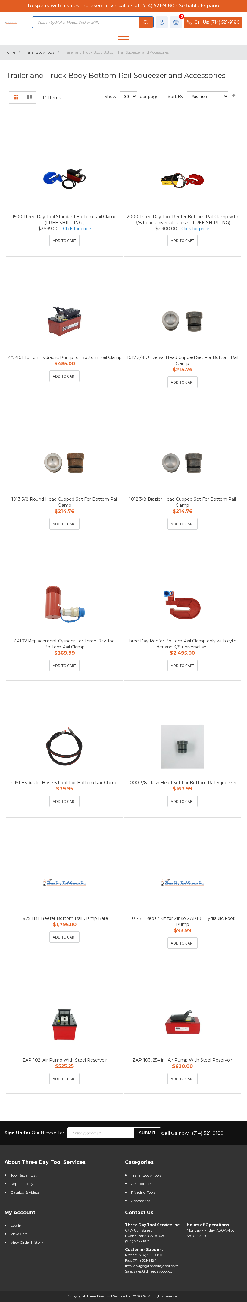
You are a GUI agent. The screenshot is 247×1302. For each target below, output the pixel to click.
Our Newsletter (34, 1133)
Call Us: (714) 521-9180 (217, 22)
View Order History (27, 1242)
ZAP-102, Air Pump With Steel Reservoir (64, 1060)
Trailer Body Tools (39, 52)
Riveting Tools (143, 1192)
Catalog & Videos (25, 1192)
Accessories (140, 1200)
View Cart (19, 1234)
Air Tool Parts (142, 1183)
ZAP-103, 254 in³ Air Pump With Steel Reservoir (182, 1060)
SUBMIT (147, 1133)
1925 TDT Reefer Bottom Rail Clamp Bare (64, 918)
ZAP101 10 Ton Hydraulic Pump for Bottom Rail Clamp (65, 357)
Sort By (175, 96)
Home (10, 52)
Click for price (77, 228)
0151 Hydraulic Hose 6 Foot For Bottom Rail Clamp (64, 782)
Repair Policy (22, 1183)
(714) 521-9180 (208, 1133)
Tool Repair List (24, 1175)
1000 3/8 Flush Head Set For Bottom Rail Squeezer (182, 782)
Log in (16, 1225)
